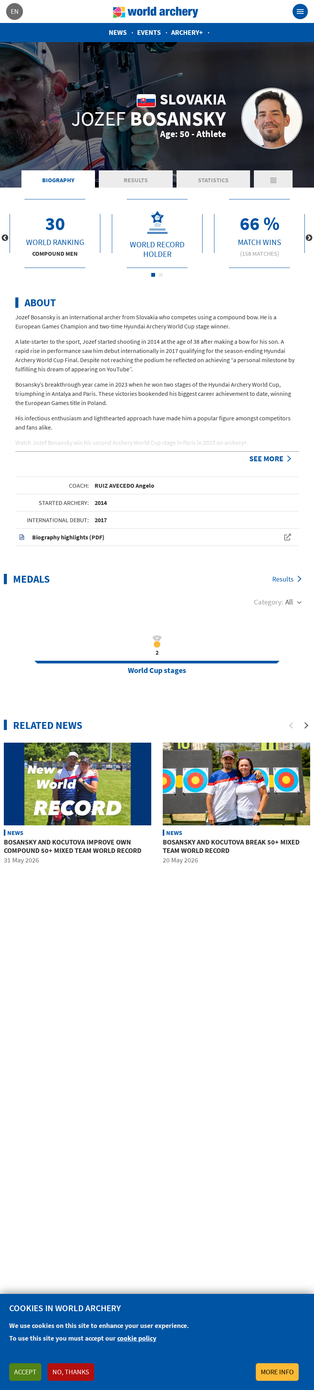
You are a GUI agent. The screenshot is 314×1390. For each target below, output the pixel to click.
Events (149, 32)
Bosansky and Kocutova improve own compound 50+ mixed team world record (72, 846)
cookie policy (136, 1338)
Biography (58, 180)
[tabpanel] (55, 233)
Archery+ (187, 32)
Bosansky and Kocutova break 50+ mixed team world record (231, 846)
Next (309, 238)
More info (277, 1371)
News (118, 32)
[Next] (306, 725)
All (289, 601)
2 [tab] (161, 275)
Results (136, 180)
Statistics (213, 180)
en (15, 11)
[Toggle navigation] (300, 11)
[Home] (156, 11)
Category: (268, 601)
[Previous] (291, 725)
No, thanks (70, 1371)
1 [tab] (153, 275)
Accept (25, 1371)
